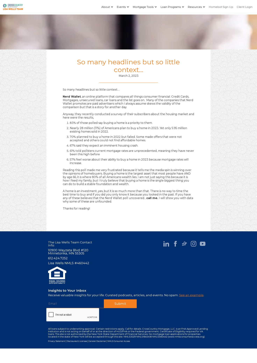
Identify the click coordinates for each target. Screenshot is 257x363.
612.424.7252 (58, 258)
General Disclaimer (97, 341)
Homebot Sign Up (221, 7)
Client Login (244, 7)
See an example (191, 295)
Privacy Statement (56, 341)
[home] (13, 6)
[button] (107, 7)
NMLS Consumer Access (119, 341)
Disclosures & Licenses (77, 341)
